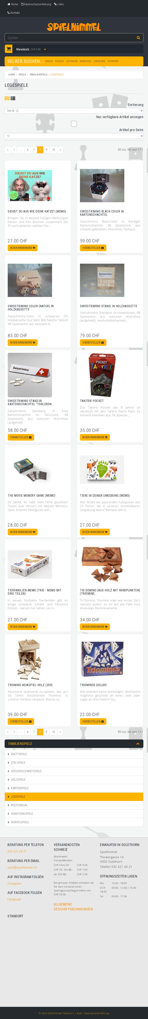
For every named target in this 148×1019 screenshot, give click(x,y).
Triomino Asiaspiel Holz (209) (30, 685)
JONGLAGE (99, 61)
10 (53, 149)
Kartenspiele (20, 788)
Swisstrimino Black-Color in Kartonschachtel (102, 213)
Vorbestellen (91, 247)
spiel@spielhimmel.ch (22, 867)
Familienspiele (38, 74)
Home (11, 74)
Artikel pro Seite (131, 130)
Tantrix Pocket (92, 401)
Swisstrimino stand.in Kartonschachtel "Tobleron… (30, 402)
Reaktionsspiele (22, 813)
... (20, 149)
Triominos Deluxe (93, 685)
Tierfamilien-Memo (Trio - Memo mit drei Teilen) (34, 592)
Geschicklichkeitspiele (26, 771)
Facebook (14, 899)
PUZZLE (59, 61)
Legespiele (18, 796)
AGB (79, 1013)
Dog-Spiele (18, 762)
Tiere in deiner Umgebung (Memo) (105, 495)
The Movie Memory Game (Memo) (31, 495)
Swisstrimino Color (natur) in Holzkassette (31, 307)
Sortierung (135, 105)
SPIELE (49, 61)
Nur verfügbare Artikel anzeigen (120, 117)
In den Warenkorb (21, 247)
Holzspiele (18, 779)
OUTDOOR (72, 61)
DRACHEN (85, 61)
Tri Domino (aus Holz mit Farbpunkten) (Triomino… (110, 592)
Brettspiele (19, 754)
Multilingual (19, 805)
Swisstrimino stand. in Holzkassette (108, 306)
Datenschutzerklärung (96, 1013)
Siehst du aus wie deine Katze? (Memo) (37, 211)
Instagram (15, 883)
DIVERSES (113, 61)
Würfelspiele (20, 822)
